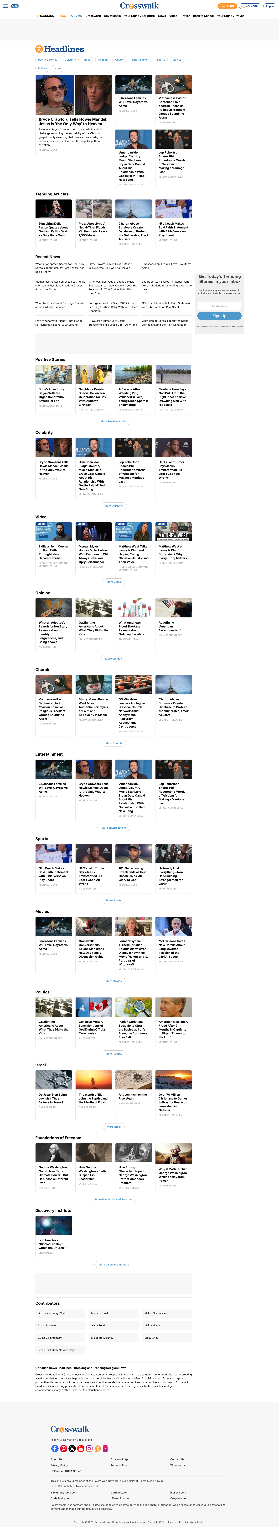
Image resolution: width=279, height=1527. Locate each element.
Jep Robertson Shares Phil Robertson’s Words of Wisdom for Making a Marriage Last (167, 285)
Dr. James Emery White (52, 1313)
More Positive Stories (114, 421)
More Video (114, 581)
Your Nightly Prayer (230, 15)
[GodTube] (106, 1448)
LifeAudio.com (120, 1498)
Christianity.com (61, 1498)
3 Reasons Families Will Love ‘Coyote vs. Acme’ (167, 265)
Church (119, 59)
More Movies (114, 981)
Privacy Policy (59, 1465)
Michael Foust (99, 1313)
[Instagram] (89, 1448)
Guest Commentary (50, 1337)
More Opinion (113, 658)
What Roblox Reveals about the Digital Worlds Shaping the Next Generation (165, 322)
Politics (42, 68)
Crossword (93, 15)
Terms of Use (119, 1465)
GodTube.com (119, 1492)
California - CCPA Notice (66, 1471)
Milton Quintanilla (155, 1313)
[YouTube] (80, 1448)
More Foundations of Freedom (113, 1199)
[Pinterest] (63, 1448)
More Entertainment (113, 827)
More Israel (114, 1126)
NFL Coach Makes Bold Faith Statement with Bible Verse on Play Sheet (166, 305)
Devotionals (112, 15)
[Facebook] (55, 1448)
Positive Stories (47, 59)
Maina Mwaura (153, 1325)
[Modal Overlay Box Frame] (219, 303)
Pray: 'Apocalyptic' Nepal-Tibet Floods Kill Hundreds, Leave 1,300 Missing (58, 322)
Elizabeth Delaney (102, 1337)
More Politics (114, 1053)
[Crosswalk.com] (139, 5)
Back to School (203, 15)
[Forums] (97, 1448)
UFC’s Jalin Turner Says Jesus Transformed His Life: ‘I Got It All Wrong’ (113, 322)
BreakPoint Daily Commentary (56, 1350)
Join (227, 6)
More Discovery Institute (113, 1264)
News (162, 15)
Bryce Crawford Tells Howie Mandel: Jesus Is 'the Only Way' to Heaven (111, 265)
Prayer (185, 15)
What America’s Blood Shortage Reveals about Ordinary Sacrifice (59, 305)
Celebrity (70, 59)
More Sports (113, 900)
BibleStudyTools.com (64, 1492)
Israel (58, 68)
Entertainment (140, 59)
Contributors (47, 1303)
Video (173, 15)
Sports (161, 59)
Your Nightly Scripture (139, 15)
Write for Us (177, 1465)
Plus (62, 15)
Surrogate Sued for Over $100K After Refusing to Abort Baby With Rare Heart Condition (113, 307)
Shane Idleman (47, 1325)
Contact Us (177, 1459)
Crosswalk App (120, 1459)
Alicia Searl (98, 1325)
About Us (56, 1459)
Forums (75, 15)
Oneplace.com (179, 1498)
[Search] (15, 6)
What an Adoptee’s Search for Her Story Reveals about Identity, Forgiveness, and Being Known (59, 267)
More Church (114, 743)
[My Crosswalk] (250, 6)
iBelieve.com (178, 1492)
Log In (270, 6)
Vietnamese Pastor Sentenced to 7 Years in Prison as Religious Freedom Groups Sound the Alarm (60, 285)
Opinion (103, 59)
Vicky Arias (151, 1337)
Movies (176, 59)
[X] (72, 1448)
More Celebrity (114, 505)
